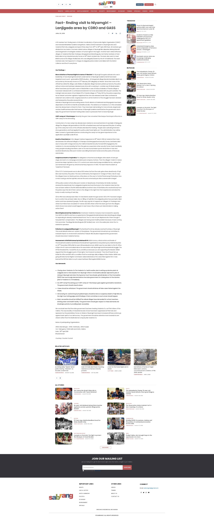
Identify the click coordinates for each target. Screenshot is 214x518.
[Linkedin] (116, 33)
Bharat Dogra (129, 438)
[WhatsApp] (66, 4)
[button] (155, 4)
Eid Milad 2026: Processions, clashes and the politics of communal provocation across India (139, 421)
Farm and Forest (61, 16)
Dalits (128, 78)
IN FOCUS (131, 68)
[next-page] (60, 378)
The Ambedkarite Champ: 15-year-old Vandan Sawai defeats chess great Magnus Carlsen (146, 73)
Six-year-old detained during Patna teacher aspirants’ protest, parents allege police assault (88, 407)
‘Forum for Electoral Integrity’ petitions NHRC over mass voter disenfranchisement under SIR (146, 27)
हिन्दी (111, 7)
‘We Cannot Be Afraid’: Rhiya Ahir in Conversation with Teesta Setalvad (85, 391)
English (106, 7)
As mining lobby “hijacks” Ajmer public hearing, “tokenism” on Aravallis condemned (65, 368)
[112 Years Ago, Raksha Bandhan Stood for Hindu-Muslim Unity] (131, 99)
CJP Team (110, 371)
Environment (59, 364)
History (129, 102)
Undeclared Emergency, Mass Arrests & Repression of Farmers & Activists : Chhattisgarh (146, 47)
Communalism (140, 62)
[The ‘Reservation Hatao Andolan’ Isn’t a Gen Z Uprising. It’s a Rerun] (131, 87)
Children (76, 403)
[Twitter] (62, 4)
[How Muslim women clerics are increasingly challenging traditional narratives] (131, 59)
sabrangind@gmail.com (151, 488)
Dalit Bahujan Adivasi (130, 114)
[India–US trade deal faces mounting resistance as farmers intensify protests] (92, 357)
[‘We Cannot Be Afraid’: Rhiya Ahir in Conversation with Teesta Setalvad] (63, 394)
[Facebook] (58, 4)
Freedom (69, 16)
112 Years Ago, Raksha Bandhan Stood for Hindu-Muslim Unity (146, 96)
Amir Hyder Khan (141, 89)
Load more (105, 447)
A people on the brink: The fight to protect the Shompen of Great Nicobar (146, 109)
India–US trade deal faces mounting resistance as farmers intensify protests (92, 368)
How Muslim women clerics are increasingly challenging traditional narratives (146, 58)
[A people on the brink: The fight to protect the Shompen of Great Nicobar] (131, 111)
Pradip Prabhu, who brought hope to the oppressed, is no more (139, 436)
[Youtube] (69, 4)
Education (139, 42)
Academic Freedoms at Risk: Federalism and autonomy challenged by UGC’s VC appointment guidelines (145, 37)
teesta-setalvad (141, 99)
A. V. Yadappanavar (142, 113)
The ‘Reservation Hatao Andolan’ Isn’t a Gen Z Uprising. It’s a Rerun (146, 85)
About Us (139, 4)
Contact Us (149, 4)
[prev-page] (56, 378)
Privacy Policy (98, 470)
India (138, 31)
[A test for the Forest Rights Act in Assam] (119, 357)
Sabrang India (77, 410)
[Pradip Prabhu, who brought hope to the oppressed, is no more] (115, 438)
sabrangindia (140, 77)
